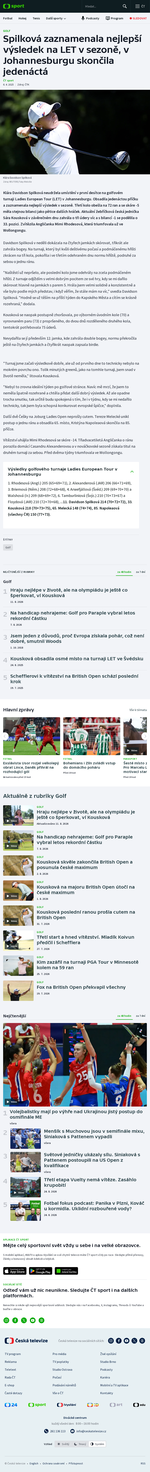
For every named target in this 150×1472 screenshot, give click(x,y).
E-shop (9, 1385)
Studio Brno (108, 1362)
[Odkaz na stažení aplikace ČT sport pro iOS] (15, 1271)
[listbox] (80, 1444)
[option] (63, 1444)
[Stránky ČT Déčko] (93, 1406)
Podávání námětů (64, 1385)
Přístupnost (76, 1463)
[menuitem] (7, 18)
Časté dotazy (13, 1393)
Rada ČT (10, 1377)
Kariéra (105, 1377)
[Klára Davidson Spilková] (75, 132)
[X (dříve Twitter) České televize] (134, 1341)
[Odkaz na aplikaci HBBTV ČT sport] (66, 1271)
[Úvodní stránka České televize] (26, 1341)
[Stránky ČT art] (116, 1406)
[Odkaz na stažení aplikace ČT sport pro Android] (40, 1271)
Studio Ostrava (62, 1369)
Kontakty (106, 1393)
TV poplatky (61, 1362)
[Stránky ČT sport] (37, 1406)
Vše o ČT (58, 1393)
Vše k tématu (138, 710)
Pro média (59, 1354)
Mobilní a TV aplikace (114, 1385)
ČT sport (8, 80)
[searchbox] (102, 6)
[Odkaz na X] (24, 1320)
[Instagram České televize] (111, 1341)
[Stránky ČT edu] (139, 1406)
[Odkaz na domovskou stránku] (19, 6)
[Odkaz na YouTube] (32, 1320)
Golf (6, 31)
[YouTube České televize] (126, 1341)
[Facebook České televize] (119, 1341)
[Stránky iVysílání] (66, 1406)
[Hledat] (124, 6)
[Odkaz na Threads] (41, 1320)
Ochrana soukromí (53, 1463)
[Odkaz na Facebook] (15, 1320)
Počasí (57, 1377)
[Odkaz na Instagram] (6, 1320)
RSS (143, 1463)
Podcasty (106, 1369)
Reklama (11, 1362)
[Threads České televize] (142, 1341)
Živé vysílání (108, 1354)
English (34, 1463)
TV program (13, 1354)
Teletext (10, 1369)
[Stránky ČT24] (11, 1406)
